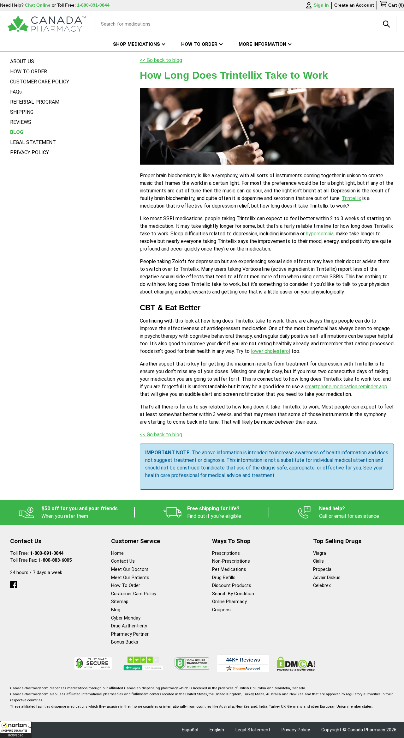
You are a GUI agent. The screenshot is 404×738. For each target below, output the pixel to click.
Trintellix (351, 198)
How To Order (125, 585)
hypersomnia (320, 234)
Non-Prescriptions (231, 561)
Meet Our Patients (130, 577)
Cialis (318, 561)
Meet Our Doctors (130, 569)
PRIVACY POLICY (29, 152)
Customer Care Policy (133, 593)
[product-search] (386, 24)
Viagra (319, 553)
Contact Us (123, 561)
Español (190, 730)
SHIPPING (21, 112)
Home (117, 553)
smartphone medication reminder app (346, 387)
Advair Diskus (327, 577)
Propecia (322, 569)
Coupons (221, 610)
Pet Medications (229, 569)
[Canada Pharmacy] (47, 24)
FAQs (16, 92)
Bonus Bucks (124, 642)
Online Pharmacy (229, 601)
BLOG (16, 132)
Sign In (321, 5)
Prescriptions (226, 553)
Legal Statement (252, 730)
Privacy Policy (296, 730)
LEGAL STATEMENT (33, 142)
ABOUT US (22, 61)
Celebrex (322, 585)
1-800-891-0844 (46, 553)
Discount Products (231, 585)
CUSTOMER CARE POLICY (39, 82)
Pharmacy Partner (130, 634)
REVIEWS (20, 122)
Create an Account (354, 5)
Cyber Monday (125, 618)
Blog (115, 610)
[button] (16, 729)
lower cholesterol (270, 351)
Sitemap (119, 601)
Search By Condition (233, 593)
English (217, 730)
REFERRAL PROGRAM (34, 102)
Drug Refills (223, 577)
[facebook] (14, 583)
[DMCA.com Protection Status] (296, 663)
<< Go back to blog (161, 60)
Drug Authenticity (129, 626)
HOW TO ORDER (28, 72)
